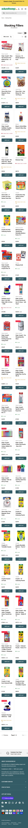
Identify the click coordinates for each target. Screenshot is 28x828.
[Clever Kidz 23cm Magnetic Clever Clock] (7, 81)
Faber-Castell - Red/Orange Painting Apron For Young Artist (6, 338)
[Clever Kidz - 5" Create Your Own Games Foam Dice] (7, 185)
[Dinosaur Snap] (21, 150)
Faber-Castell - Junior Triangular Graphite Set (6, 372)
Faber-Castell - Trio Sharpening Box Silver (21, 337)
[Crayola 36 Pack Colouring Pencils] (7, 220)
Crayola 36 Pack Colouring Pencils (6, 230)
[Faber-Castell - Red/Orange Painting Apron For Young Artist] (7, 325)
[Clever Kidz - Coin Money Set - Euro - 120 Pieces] (21, 81)
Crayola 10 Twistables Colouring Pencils (20, 513)
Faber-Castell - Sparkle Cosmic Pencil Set (20, 409)
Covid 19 (9, 824)
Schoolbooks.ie (8, 820)
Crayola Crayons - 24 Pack (6, 579)
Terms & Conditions (5, 822)
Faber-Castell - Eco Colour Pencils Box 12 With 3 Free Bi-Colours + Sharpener (7, 648)
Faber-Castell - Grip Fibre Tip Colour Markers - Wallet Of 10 (21, 613)
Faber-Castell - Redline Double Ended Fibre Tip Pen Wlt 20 (21, 373)
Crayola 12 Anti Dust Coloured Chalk (7, 682)
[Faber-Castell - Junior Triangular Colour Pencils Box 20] (7, 601)
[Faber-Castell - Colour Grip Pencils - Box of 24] (21, 433)
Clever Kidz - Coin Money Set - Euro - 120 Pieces (20, 93)
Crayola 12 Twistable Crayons (6, 546)
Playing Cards (19, 265)
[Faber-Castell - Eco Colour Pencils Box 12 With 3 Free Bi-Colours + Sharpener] (7, 636)
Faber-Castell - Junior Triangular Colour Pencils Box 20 (7, 613)
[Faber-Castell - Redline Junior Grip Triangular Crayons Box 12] (7, 397)
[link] (22, 735)
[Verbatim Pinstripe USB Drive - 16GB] (7, 705)
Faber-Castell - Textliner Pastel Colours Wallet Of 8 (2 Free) (7, 445)
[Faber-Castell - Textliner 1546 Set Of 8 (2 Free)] (7, 468)
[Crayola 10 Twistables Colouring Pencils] (21, 502)
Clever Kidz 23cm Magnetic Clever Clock (6, 93)
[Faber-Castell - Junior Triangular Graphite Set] (7, 361)
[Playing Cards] (21, 255)
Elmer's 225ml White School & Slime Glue (21, 127)
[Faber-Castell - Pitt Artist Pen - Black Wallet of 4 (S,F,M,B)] (7, 150)
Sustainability (15, 824)
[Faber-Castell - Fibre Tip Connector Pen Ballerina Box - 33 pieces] (7, 46)
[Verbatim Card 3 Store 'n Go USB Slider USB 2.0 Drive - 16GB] (7, 289)
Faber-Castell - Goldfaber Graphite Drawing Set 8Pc (6, 128)
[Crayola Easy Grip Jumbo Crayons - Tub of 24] (21, 185)
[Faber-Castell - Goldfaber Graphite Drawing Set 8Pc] (7, 116)
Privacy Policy (13, 822)
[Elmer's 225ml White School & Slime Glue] (21, 116)
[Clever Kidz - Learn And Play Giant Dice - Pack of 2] (21, 468)
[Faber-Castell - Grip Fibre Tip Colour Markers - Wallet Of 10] (21, 601)
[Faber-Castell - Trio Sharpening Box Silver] (21, 325)
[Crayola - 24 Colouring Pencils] (21, 569)
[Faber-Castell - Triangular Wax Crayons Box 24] (7, 255)
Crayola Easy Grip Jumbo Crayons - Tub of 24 (20, 196)
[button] (22, 9)
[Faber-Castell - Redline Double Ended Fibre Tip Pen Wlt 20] (21, 361)
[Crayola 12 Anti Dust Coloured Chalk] (7, 671)
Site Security (4, 824)
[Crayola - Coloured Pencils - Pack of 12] (21, 636)
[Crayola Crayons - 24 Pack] (7, 569)
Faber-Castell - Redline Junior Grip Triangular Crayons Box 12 (7, 410)
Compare (20, 33)
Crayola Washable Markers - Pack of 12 (20, 546)
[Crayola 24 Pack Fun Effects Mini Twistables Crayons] (21, 671)
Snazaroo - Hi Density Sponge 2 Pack (20, 57)
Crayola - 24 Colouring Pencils (20, 579)
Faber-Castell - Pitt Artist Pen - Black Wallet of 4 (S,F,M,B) (7, 161)
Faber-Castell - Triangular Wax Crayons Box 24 (6, 266)
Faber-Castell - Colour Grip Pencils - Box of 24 (21, 444)
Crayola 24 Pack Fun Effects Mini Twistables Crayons (21, 683)
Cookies (19, 822)
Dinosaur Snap (19, 160)
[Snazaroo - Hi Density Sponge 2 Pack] (21, 46)
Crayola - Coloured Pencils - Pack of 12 (21, 646)
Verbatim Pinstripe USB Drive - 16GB (6, 715)
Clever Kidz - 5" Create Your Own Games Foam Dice (6, 196)
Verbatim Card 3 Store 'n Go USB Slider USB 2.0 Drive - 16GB (7, 301)
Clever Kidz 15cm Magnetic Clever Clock (6, 513)
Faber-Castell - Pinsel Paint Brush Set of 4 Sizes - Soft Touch (21, 301)
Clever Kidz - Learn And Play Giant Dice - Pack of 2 (21, 479)
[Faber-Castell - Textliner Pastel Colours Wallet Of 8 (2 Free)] (7, 433)
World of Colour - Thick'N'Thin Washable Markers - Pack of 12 (21, 232)
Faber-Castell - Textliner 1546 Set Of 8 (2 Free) (6, 479)
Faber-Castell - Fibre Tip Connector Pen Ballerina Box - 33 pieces (7, 58)
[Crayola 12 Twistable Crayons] (7, 535)
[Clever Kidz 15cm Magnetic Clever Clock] (7, 502)
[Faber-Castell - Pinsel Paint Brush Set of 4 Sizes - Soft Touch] (21, 289)
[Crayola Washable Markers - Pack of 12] (21, 535)
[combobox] (14, 13)
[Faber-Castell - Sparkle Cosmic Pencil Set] (21, 397)
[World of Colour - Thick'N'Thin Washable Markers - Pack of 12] (21, 220)
